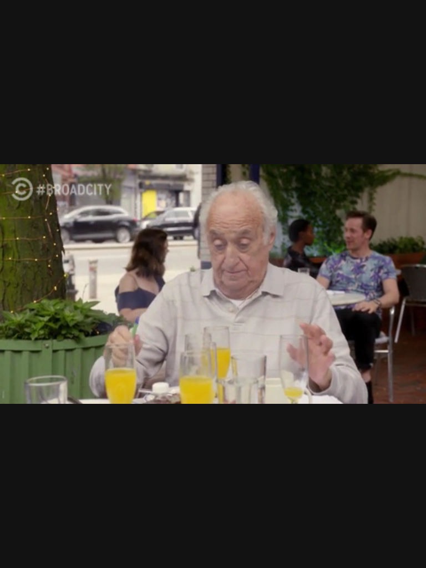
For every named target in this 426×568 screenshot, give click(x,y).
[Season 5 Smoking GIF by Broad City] (213, 284)
